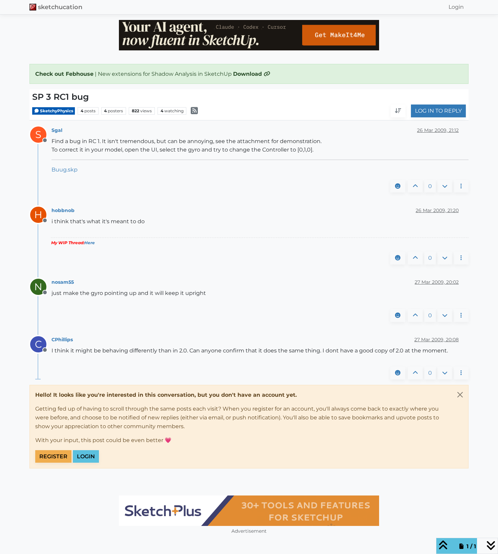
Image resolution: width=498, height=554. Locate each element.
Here (89, 242)
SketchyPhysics (56, 110)
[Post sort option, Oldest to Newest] (398, 111)
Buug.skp (64, 169)
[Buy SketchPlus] (249, 510)
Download (248, 74)
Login (86, 456)
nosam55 (62, 282)
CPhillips (62, 340)
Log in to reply (438, 111)
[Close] (460, 394)
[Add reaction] (397, 186)
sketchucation (60, 6)
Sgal (56, 130)
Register (53, 456)
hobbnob (63, 210)
